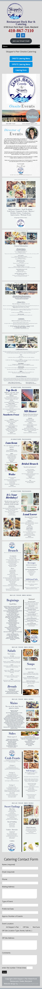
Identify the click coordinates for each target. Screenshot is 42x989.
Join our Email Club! (21, 41)
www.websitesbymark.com (28, 984)
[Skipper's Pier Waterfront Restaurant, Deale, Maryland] (15, 19)
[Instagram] (23, 35)
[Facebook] (18, 35)
